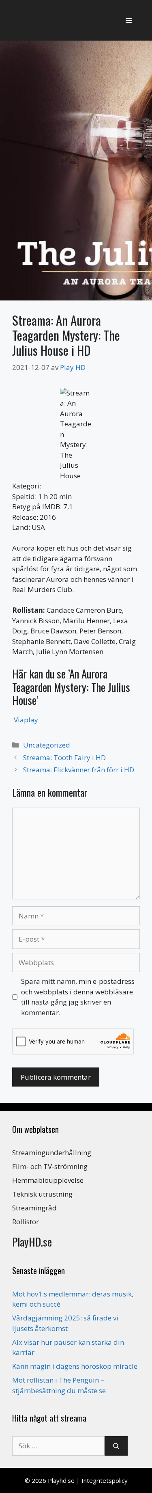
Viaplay (26, 719)
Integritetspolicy (104, 1480)
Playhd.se (61, 1480)
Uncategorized (46, 745)
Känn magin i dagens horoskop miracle (74, 1366)
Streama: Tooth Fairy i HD (64, 757)
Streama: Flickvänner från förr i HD (78, 769)
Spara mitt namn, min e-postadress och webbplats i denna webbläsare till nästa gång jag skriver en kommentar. (78, 997)
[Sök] (116, 1446)
